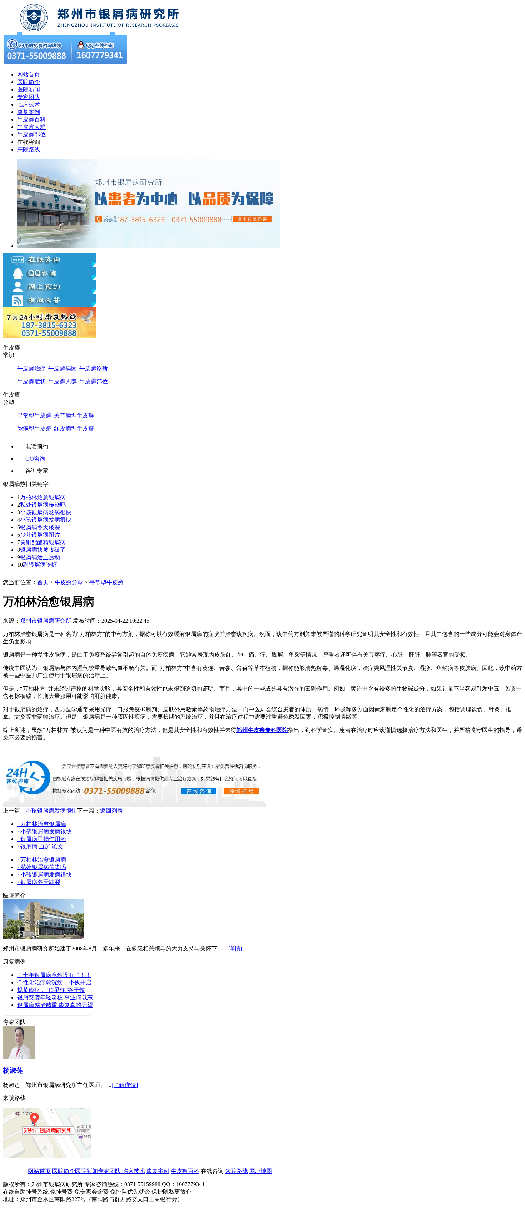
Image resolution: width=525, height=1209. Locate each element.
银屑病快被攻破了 (43, 550)
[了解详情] (124, 1085)
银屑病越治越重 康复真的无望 (55, 1005)
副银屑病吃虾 (40, 565)
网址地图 (260, 1171)
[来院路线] (47, 1156)
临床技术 (28, 104)
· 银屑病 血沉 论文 (40, 846)
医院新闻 (28, 89)
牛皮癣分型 (69, 582)
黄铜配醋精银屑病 (43, 542)
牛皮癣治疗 (31, 368)
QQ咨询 (35, 459)
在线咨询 (28, 142)
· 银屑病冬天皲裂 (38, 882)
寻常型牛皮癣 (34, 415)
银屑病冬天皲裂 (40, 527)
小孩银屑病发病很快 (45, 512)
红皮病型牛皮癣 (74, 429)
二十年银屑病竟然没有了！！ (54, 975)
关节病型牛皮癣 (74, 415)
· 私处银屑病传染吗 (41, 867)
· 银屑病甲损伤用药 (41, 839)
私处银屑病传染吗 (43, 505)
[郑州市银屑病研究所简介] (43, 937)
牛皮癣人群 (31, 127)
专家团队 (28, 97)
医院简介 (28, 82)
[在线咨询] (103, 30)
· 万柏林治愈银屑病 (41, 824)
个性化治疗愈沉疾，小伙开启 (54, 982)
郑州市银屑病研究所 (46, 621)
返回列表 (111, 811)
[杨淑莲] (19, 1057)
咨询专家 (36, 471)
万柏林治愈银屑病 (43, 497)
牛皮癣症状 (31, 381)
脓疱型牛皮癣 (34, 429)
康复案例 (28, 112)
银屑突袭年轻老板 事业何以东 (55, 997)
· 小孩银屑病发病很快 (44, 831)
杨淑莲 (13, 1070)
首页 (43, 582)
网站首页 (28, 74)
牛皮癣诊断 (93, 368)
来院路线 (28, 149)
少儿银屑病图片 (40, 535)
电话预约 (36, 446)
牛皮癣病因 (62, 368)
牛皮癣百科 (31, 119)
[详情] (234, 948)
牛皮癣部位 (31, 134)
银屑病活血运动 (40, 557)
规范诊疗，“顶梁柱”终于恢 (51, 990)
